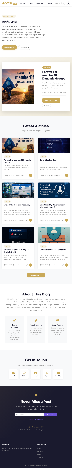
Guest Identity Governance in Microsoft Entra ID (52, 206)
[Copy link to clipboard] (26, 175)
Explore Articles (9, 47)
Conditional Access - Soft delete (54, 250)
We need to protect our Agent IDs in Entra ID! (16, 251)
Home (15, 3)
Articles (22, 3)
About (31, 3)
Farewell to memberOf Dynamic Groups (17, 161)
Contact (49, 3)
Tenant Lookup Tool (48, 160)
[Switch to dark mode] (68, 3)
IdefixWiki (7, 3)
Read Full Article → (51, 100)
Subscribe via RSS (37, 427)
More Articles (35, 275)
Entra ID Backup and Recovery (17, 205)
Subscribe (39, 3)
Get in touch (25, 47)
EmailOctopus (40, 419)
